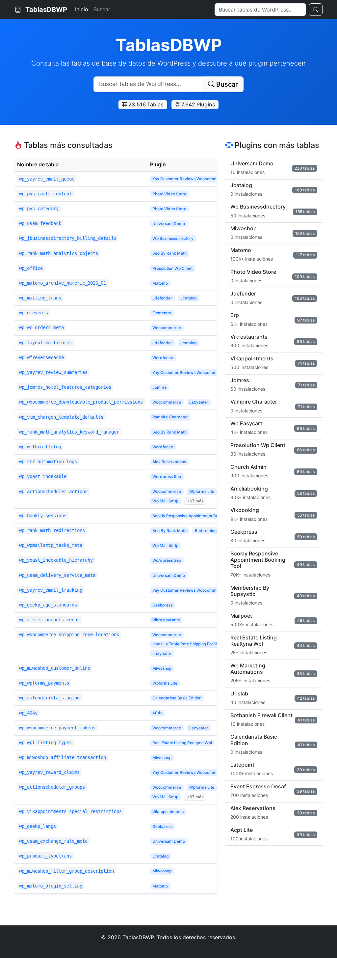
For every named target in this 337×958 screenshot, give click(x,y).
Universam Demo (168, 223)
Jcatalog (188, 298)
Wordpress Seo (166, 476)
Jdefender (162, 298)
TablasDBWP (45, 10)
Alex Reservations (169, 461)
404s (157, 712)
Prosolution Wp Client (172, 268)
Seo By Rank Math (169, 253)
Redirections (207, 530)
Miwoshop (161, 668)
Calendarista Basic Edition (176, 697)
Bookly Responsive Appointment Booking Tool (194, 515)
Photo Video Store (169, 193)
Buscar (101, 9)
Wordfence (162, 357)
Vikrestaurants (166, 619)
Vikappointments (168, 811)
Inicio (81, 9)
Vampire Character (170, 416)
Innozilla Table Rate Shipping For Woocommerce (197, 643)
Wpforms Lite (201, 491)
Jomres (159, 387)
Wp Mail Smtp (165, 500)
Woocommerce (166, 327)
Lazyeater (198, 402)
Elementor (161, 312)
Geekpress (162, 605)
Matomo (160, 283)
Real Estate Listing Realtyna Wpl (182, 742)
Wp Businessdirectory (173, 238)
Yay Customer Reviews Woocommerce (188, 178)
